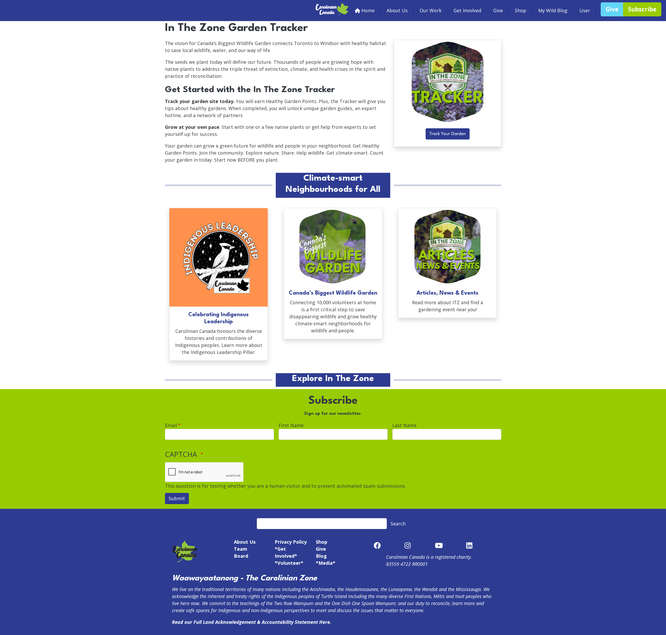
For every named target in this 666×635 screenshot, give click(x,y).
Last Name (404, 425)
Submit (177, 498)
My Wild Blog (552, 10)
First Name (291, 425)
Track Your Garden (447, 134)
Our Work (430, 10)
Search (398, 523)
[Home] (332, 6)
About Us (397, 10)
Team (240, 549)
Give (498, 10)
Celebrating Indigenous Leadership (218, 318)
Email (171, 425)
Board (241, 556)
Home (368, 10)
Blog (321, 556)
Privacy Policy (291, 542)
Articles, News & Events (447, 293)
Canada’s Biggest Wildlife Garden (333, 293)
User (584, 10)
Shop (520, 10)
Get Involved (467, 10)
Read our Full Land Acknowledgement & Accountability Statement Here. (251, 622)
